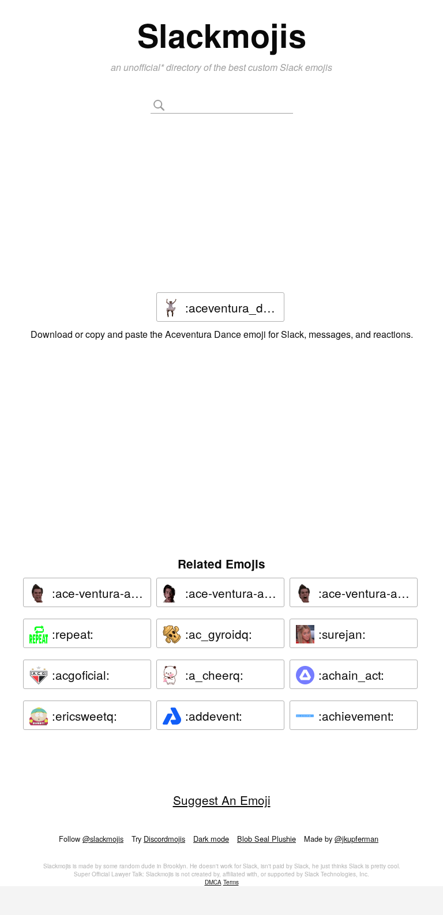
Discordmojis (164, 838)
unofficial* (144, 67)
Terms (231, 882)
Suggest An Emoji (222, 799)
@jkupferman (356, 838)
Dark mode (211, 838)
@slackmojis (102, 838)
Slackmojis (221, 35)
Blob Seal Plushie (266, 838)
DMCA (213, 882)
